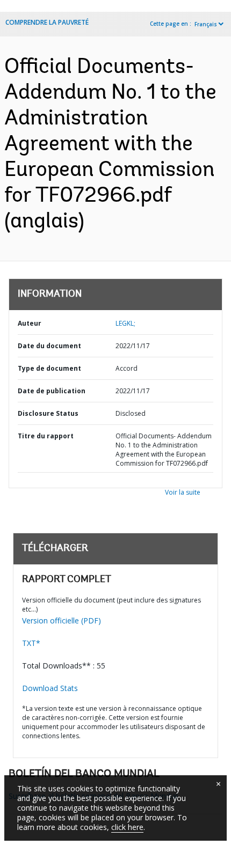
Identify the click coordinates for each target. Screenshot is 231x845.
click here (127, 827)
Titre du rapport (46, 435)
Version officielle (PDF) (61, 620)
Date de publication (51, 390)
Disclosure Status (48, 413)
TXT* (31, 643)
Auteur (29, 323)
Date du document (49, 345)
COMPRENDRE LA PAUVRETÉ (47, 22)
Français (205, 24)
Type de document (49, 368)
